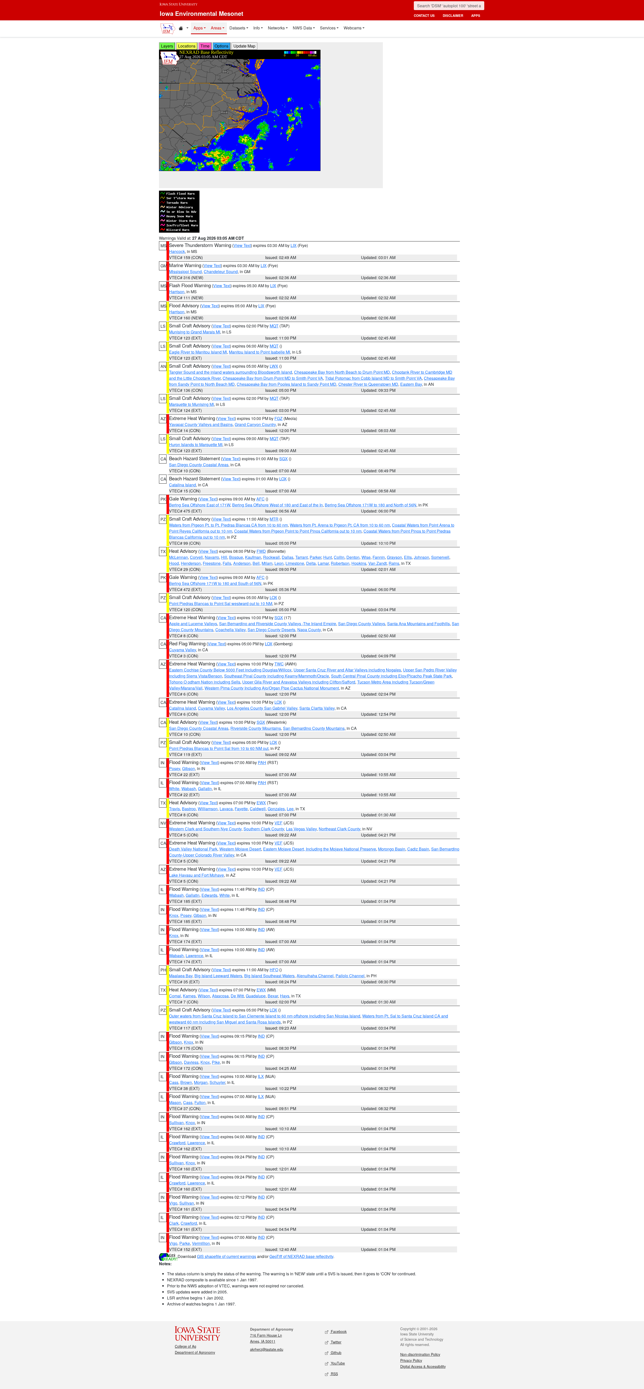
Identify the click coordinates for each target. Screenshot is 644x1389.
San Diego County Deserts (271, 630)
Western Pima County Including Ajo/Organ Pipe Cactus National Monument (272, 688)
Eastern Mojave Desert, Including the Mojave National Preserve (319, 849)
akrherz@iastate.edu (266, 1349)
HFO (274, 970)
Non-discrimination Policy (420, 1354)
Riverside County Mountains (255, 728)
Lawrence (194, 955)
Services (328, 28)
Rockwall (271, 557)
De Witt (237, 996)
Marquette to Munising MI (191, 404)
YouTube (337, 1363)
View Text (242, 245)
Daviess (191, 1062)
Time (205, 46)
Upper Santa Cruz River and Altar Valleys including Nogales (347, 670)
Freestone (212, 563)
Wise (366, 557)
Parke (184, 1243)
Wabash (188, 788)
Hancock (177, 251)
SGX (283, 458)
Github (335, 1352)
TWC (279, 664)
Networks (276, 28)
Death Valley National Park (193, 849)
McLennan (178, 557)
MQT (274, 326)
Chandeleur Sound (221, 271)
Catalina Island (182, 485)
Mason (175, 1102)
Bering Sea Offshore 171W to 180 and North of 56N (370, 505)
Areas (216, 28)
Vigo (173, 1203)
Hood (174, 563)
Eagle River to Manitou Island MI (198, 352)
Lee (290, 809)
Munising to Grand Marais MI (194, 332)
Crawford (177, 1143)
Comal (175, 996)
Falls (227, 563)
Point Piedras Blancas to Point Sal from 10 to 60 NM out (218, 748)
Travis (174, 809)
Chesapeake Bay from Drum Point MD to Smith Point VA (273, 378)
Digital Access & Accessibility (423, 1366)
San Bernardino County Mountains (314, 728)
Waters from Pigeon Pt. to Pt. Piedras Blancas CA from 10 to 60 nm (228, 525)
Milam (267, 563)
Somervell (440, 557)
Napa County (309, 630)
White (174, 788)
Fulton (200, 1102)
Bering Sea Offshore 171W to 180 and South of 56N (215, 583)
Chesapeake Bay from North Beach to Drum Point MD (342, 372)
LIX (294, 245)
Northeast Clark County (339, 829)
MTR (274, 519)
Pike (216, 1062)
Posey (174, 768)
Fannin (379, 557)
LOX (283, 479)
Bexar (273, 996)
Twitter (335, 1341)
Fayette (241, 809)
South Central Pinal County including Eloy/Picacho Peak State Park (391, 676)
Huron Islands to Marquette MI (195, 444)
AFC (260, 499)
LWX (274, 366)
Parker (315, 557)
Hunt (327, 557)
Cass (173, 1082)
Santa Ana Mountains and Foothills (418, 623)
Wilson (204, 996)
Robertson (340, 563)
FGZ (278, 418)
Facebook (338, 1331)
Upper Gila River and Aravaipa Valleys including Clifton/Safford (298, 682)
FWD (261, 551)
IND (261, 889)
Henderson (191, 563)
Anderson (242, 563)
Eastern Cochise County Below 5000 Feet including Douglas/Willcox (230, 670)
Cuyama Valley (182, 650)
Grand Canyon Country (255, 424)
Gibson (188, 768)
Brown (186, 1082)
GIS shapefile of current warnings (226, 1256)
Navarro (212, 557)
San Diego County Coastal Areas (198, 465)
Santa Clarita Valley (317, 708)
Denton (352, 557)
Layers (167, 46)
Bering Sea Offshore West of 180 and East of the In (277, 505)
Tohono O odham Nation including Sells (204, 682)
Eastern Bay (411, 384)
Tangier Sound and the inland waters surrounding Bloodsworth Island (230, 372)
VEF (278, 823)
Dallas (287, 557)
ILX (261, 1076)
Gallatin (205, 788)
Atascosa (220, 996)
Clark (174, 1223)
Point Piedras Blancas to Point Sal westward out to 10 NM (220, 603)
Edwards (209, 895)
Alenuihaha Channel (315, 976)
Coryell (196, 557)
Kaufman (253, 557)
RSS (334, 1373)
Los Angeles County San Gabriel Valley (262, 708)
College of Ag (185, 1346)
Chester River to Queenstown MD (368, 384)
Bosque (236, 557)
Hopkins (358, 563)
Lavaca (226, 809)
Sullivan (176, 1122)
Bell (256, 563)
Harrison (176, 291)
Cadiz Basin (418, 849)
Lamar (323, 563)
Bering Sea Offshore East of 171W (199, 505)
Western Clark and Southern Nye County (205, 829)
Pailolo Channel (350, 976)
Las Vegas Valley (301, 829)
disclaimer (453, 15)
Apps (198, 28)
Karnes (189, 996)
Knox (173, 915)
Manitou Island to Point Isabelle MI (259, 352)
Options (221, 46)
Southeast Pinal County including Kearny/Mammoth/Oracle (276, 676)
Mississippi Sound (185, 271)
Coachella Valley (230, 630)
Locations (186, 46)
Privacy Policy (411, 1360)
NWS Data (302, 28)
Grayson (394, 557)
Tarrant (301, 557)
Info (256, 28)
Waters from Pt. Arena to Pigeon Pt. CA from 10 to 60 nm (340, 525)
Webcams (352, 28)
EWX (261, 803)
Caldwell (258, 809)
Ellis (408, 557)
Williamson (208, 809)
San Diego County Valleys (361, 623)
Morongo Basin (391, 849)
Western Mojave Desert (240, 849)
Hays (284, 996)
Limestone (295, 563)
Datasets (237, 28)
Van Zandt (377, 563)
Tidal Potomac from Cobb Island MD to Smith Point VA (373, 378)
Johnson (421, 557)
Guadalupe (256, 996)
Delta (311, 563)
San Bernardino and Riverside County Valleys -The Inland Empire (277, 623)
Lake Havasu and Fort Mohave (196, 875)
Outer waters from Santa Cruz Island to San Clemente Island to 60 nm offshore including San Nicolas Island (264, 1016)
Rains (394, 563)
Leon (279, 563)
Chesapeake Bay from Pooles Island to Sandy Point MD (286, 384)
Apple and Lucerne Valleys (193, 623)
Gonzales (276, 809)
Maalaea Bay (180, 976)
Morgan (201, 1082)
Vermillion (201, 1243)
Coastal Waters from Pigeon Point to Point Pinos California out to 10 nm (297, 531)
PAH (262, 762)
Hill (224, 557)
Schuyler (217, 1082)
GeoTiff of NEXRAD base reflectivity (301, 1256)
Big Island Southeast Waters (269, 976)
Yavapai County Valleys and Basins (201, 424)
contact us (424, 15)
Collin (339, 557)
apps (475, 15)
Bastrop (189, 809)
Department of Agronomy (195, 1352)
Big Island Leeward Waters (218, 976)
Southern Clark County (264, 829)
